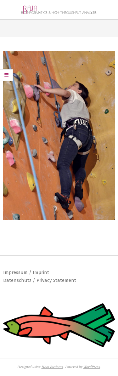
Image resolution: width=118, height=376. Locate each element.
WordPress (91, 366)
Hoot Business (52, 366)
